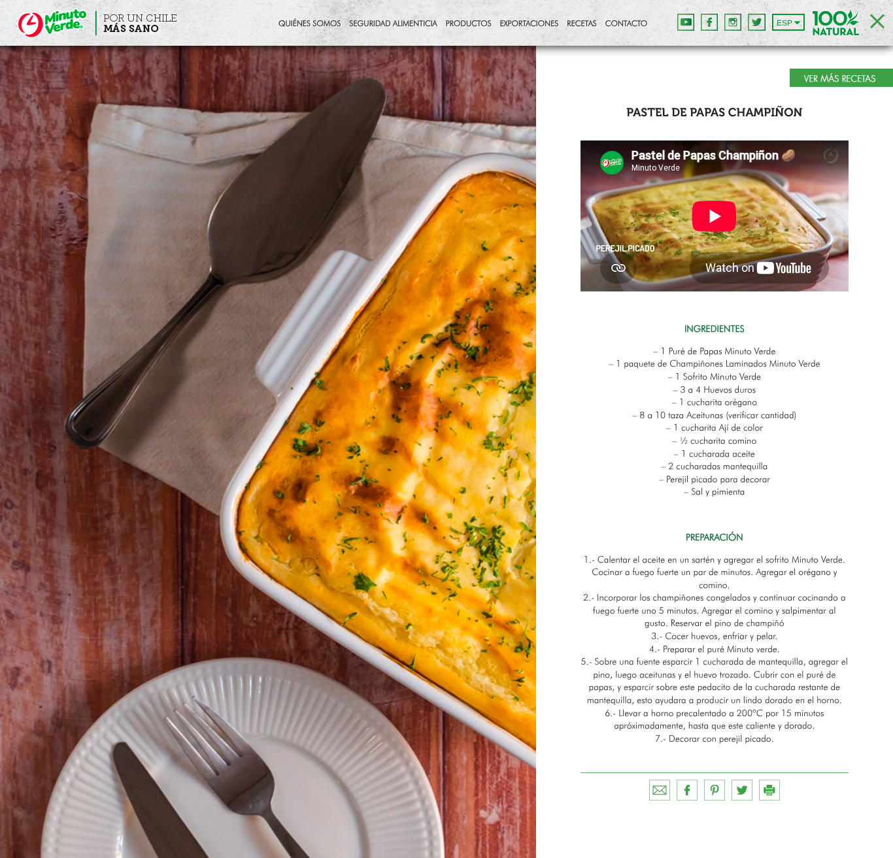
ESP (784, 22)
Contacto (626, 24)
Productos (469, 24)
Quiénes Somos (309, 24)
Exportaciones (529, 24)
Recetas (581, 24)
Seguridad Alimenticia (393, 24)
